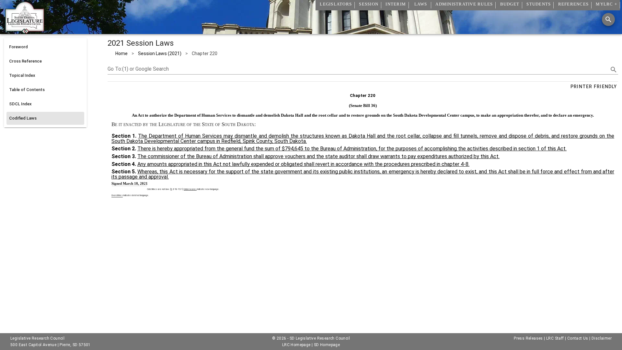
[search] (613, 69)
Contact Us (577, 338)
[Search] (608, 19)
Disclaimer (602, 338)
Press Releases (528, 338)
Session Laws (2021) (159, 53)
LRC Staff (555, 338)
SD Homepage (327, 345)
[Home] (24, 31)
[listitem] (45, 47)
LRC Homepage (296, 345)
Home (121, 53)
